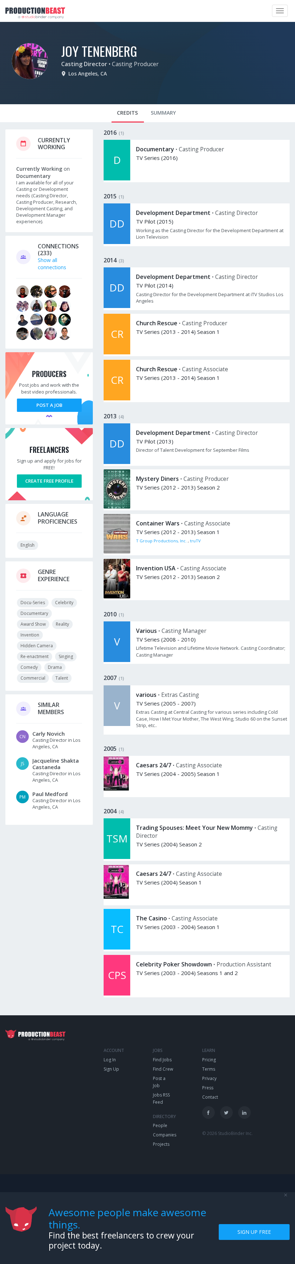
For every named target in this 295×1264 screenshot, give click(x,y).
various (146, 695)
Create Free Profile (49, 481)
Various (146, 631)
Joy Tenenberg (99, 50)
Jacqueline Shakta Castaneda (55, 764)
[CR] (117, 352)
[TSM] (117, 857)
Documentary (155, 149)
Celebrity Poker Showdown (174, 964)
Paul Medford (50, 794)
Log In (110, 1060)
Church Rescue (156, 323)
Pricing (209, 1060)
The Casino (151, 918)
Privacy (209, 1078)
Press (207, 1088)
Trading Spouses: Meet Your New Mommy (194, 828)
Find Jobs (162, 1060)
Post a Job (49, 405)
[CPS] (117, 993)
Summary (163, 112)
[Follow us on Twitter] (226, 1112)
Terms (208, 1069)
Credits (127, 112)
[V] (117, 660)
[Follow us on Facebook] (208, 1112)
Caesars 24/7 (153, 765)
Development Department (173, 213)
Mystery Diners (157, 479)
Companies (164, 1135)
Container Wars (158, 523)
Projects (161, 1144)
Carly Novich (48, 733)
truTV (195, 540)
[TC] (117, 947)
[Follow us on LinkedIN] (244, 1112)
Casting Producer (135, 64)
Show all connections (52, 264)
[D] (117, 178)
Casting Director (84, 64)
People (160, 1125)
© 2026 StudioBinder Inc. (227, 1133)
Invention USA (156, 568)
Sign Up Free (254, 1231)
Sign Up (111, 1069)
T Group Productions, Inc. (162, 540)
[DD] (117, 242)
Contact (210, 1097)
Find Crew (163, 1069)
